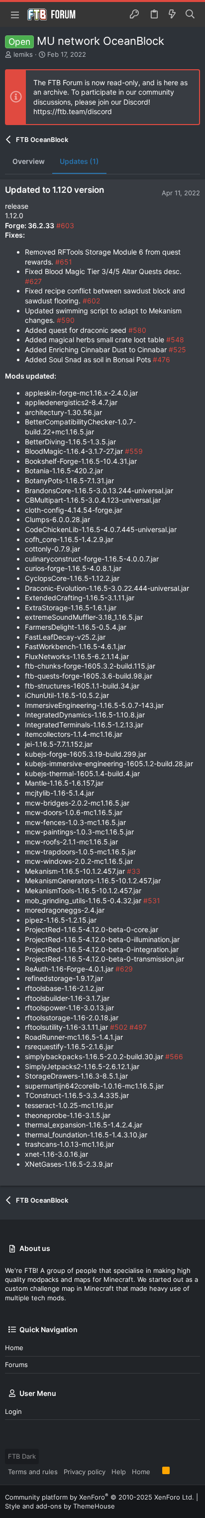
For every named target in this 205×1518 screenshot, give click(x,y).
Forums (16, 1365)
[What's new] (172, 14)
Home (14, 1348)
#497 (138, 1027)
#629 (124, 969)
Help (118, 1472)
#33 (133, 871)
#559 (134, 451)
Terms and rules (33, 1472)
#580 (137, 330)
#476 (161, 359)
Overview (28, 161)
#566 (174, 1056)
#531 (151, 900)
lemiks (23, 54)
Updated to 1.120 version (54, 190)
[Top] (156, 1471)
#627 (33, 281)
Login (13, 1411)
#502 (118, 1027)
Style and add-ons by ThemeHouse (60, 1506)
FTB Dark (22, 1456)
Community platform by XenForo (99, 1497)
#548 (175, 339)
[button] (15, 14)
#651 (63, 262)
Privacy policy (84, 1472)
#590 (66, 320)
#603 (65, 225)
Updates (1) (79, 161)
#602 (91, 300)
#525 (177, 349)
